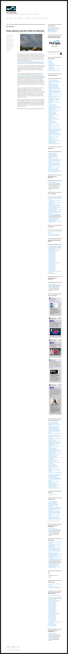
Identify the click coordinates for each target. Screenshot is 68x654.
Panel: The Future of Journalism (53, 477)
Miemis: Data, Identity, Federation (54, 183)
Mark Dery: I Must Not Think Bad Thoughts (55, 472)
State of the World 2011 (52, 258)
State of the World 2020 (52, 268)
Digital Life (50, 158)
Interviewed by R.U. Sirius (52, 210)
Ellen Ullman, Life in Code (52, 112)
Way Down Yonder (51, 63)
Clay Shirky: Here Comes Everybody (54, 91)
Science (10, 37)
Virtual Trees (50, 62)
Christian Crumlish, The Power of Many (54, 430)
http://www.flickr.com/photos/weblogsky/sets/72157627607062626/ (30, 61)
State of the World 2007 (52, 254)
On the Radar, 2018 (51, 67)
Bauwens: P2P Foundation (52, 182)
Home (7, 18)
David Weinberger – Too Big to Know (54, 99)
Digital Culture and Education (53, 157)
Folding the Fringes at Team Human (54, 204)
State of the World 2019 (52, 267)
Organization (10, 36)
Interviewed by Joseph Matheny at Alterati (55, 209)
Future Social (50, 233)
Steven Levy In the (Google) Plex (53, 138)
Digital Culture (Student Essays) (53, 156)
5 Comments (8, 51)
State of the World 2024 (52, 273)
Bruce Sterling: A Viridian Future (53, 597)
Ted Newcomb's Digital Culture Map (54, 508)
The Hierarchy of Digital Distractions (54, 512)
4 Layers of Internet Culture (53, 153)
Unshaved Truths (28, 18)
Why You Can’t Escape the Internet (54, 171)
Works (33, 18)
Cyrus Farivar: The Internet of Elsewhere (55, 98)
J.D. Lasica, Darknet (51, 116)
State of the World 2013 (52, 260)
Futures (7, 35)
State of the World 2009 (52, 256)
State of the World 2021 (52, 269)
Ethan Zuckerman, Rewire (52, 113)
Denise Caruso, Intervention (53, 104)
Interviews (46, 18)
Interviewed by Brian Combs (53, 208)
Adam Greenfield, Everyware (53, 80)
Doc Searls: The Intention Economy (54, 106)
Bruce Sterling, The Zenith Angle (53, 427)
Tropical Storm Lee (9, 48)
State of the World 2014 (52, 261)
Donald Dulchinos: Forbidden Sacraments (55, 107)
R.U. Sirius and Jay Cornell (52, 494)
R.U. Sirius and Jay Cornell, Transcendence (55, 478)
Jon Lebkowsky (11, 13)
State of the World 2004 (52, 251)
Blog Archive (21, 18)
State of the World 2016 (52, 264)
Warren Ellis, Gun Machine (53, 142)
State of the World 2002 (52, 599)
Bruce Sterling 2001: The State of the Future (55, 595)
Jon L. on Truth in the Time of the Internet (55, 234)
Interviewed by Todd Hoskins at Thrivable (55, 211)
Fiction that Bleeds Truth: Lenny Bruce (54, 70)
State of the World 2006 (52, 253)
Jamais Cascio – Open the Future (53, 117)
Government (11, 35)
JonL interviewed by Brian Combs (53, 218)
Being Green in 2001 (52, 64)
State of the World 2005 (52, 252)
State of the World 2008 (52, 255)
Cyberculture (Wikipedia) (52, 155)
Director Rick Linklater (52, 105)
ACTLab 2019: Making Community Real (54, 65)
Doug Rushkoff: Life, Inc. (52, 108)
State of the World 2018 (52, 266)
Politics (7, 37)
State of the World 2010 (52, 257)
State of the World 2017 (52, 265)
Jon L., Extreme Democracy (53, 122)
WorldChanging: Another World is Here (54, 143)
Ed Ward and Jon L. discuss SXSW (53, 111)
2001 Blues (50, 60)
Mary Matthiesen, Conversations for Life (55, 474)
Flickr (49, 574)
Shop (49, 575)
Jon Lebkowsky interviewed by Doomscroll (55, 558)
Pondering (50, 61)
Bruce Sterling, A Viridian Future (53, 426)
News (7, 36)
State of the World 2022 (52, 270)
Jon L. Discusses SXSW (52, 121)
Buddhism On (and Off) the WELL (53, 429)
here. (44, 63)
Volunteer (7, 49)
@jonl (11, 18)
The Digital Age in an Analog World (54, 511)
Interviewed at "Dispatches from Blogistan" (55, 207)
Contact (14, 18)
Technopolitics (51, 66)
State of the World (39, 18)
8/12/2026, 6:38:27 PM (53, 388)
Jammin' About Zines (52, 118)
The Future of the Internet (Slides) (54, 235)
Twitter (50, 577)
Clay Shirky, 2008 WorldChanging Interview (55, 433)
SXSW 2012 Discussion (52, 139)
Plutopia (52, 342)
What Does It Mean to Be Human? (53, 168)
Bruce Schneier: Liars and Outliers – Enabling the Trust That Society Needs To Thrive (55, 82)
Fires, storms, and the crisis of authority (25, 31)
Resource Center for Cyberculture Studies (55, 507)
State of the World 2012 (52, 259)
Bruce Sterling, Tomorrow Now (53, 428)
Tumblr (50, 576)
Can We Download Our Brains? (53, 154)
